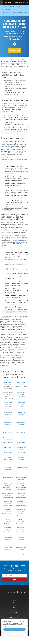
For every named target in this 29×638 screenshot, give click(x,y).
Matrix (21, 235)
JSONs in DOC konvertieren (21, 393)
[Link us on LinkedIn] (11, 592)
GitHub (3, 133)
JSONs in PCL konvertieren (8, 474)
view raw (25, 131)
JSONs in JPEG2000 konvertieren (21, 433)
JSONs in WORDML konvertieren (21, 548)
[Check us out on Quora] (18, 592)
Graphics (7, 234)
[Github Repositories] (21, 592)
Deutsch (20, 2)
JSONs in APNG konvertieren (8, 383)
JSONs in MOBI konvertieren (21, 443)
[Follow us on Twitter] (8, 592)
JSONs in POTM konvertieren (8, 484)
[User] (24, 2)
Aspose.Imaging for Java (15, 66)
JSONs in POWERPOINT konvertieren (8, 494)
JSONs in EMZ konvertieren (8, 423)
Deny (20, 632)
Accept (14, 629)
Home (14, 598)
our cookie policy (18, 626)
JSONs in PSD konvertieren (21, 520)
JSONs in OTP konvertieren (8, 464)
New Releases (14, 603)
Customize (8, 632)
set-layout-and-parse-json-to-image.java (11, 208)
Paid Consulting (14, 617)
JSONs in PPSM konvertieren (8, 502)
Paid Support (14, 615)
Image (10, 90)
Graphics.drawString (16, 240)
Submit (14, 579)
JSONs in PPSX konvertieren (21, 502)
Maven (9, 105)
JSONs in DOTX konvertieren (8, 413)
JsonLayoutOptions (9, 146)
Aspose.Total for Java (8, 59)
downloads (5, 111)
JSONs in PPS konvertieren (21, 494)
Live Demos (14, 610)
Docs (14, 607)
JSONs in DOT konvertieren (21, 403)
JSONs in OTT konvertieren (21, 464)
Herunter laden (14, 51)
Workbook (19, 80)
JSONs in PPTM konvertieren (21, 510)
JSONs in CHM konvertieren (21, 383)
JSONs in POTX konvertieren (21, 484)
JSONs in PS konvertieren (7, 520)
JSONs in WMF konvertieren (8, 538)
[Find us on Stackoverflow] (15, 592)
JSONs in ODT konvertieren (21, 454)
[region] (14, 122)
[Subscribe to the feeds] (24, 592)
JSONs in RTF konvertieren (8, 528)
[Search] (27, 2)
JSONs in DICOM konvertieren (7, 393)
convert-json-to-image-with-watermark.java (12, 311)
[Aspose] (10, 2)
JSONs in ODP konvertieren (8, 454)
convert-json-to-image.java (8, 131)
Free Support (14, 612)
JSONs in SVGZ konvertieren (21, 528)
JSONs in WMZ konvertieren (21, 538)
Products (14, 600)
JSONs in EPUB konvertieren (21, 423)
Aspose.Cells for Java (6, 64)
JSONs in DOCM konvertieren (8, 403)
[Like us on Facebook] (5, 592)
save (23, 84)
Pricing (14, 605)
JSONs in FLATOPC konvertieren (8, 433)
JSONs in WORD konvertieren (8, 548)
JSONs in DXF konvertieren (21, 413)
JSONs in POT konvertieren (21, 474)
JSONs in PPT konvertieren (7, 510)
